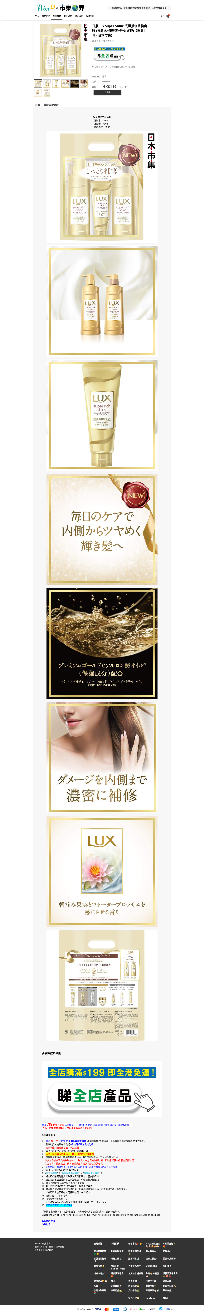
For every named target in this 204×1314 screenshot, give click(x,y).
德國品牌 (167, 1281)
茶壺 (96, 1285)
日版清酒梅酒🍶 (100, 1260)
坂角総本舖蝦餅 (135, 1273)
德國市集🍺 (99, 1266)
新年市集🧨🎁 (135, 1243)
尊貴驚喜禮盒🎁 (117, 1274)
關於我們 (46, 16)
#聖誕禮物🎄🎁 (169, 1245)
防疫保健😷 (133, 1285)
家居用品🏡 (116, 1290)
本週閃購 (115, 1243)
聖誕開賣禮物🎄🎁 (100, 1252)
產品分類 (57, 16)
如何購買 (68, 16)
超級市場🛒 (99, 1273)
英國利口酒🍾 (169, 1285)
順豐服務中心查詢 (70, 1173)
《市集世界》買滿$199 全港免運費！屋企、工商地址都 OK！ (139, 7)
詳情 (37, 104)
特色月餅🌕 (133, 1298)
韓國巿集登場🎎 (169, 1260)
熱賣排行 (98, 1243)
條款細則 (90, 16)
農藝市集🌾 (151, 1285)
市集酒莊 (167, 1251)
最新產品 (167, 1290)
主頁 (37, 16)
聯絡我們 (79, 16)
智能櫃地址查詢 (91, 1173)
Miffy (113, 1281)
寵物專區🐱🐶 (100, 1281)
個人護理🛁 (151, 1251)
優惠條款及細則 (52, 104)
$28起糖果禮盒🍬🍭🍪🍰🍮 (153, 1245)
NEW (165, 1298)
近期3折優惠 (151, 1266)
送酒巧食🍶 (133, 1258)
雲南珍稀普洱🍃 (134, 1252)
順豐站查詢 (51, 1173)
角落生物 (132, 1281)
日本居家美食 (117, 1251)
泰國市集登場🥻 (100, 1291)
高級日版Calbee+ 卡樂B (118, 1267)
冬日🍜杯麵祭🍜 (152, 1274)
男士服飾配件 (134, 1266)
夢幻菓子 (167, 1266)
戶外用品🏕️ (133, 1290)
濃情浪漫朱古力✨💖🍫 (170, 1274)
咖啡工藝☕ (151, 1258)
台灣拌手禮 (151, 1281)
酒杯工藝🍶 (116, 1258)
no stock (150, 1298)
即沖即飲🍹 (116, 1285)
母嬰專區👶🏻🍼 (152, 1290)
